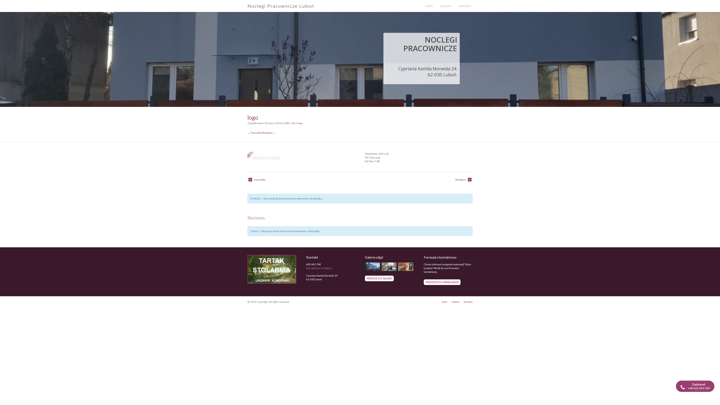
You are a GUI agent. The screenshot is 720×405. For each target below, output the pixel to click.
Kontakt (465, 6)
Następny (460, 179)
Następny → (269, 132)
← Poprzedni (255, 132)
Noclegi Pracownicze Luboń (281, 6)
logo (300, 123)
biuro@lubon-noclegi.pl (319, 268)
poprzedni (259, 179)
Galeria (445, 6)
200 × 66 (290, 123)
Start (429, 6)
